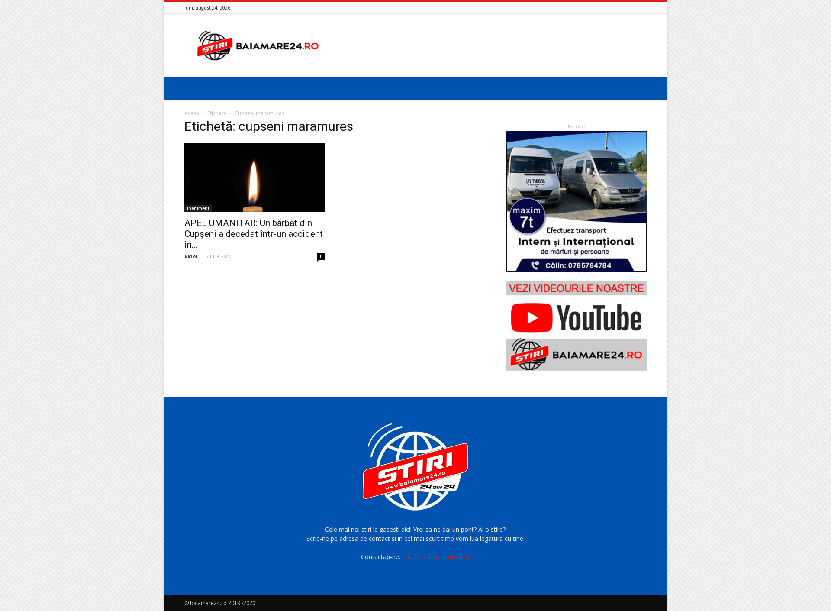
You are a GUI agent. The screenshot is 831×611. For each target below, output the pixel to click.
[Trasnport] (576, 201)
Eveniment (198, 208)
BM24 (190, 256)
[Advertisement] (489, 45)
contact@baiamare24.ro (436, 557)
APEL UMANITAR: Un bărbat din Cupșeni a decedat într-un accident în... (253, 234)
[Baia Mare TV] (576, 326)
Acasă (191, 113)
